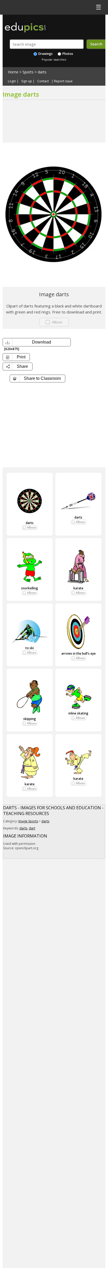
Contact (43, 81)
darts (42, 71)
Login (12, 81)
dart (32, 828)
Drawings (45, 53)
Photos (67, 53)
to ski (29, 648)
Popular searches (54, 59)
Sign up (26, 81)
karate (78, 588)
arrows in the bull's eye (78, 653)
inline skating (78, 713)
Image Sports (28, 821)
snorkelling (29, 588)
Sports (28, 71)
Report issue (63, 81)
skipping (29, 719)
